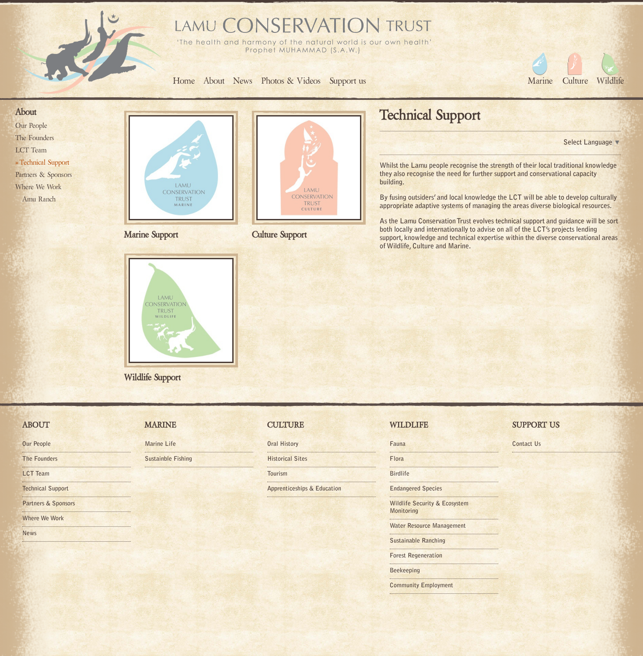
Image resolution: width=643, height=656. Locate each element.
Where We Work (38, 187)
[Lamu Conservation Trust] (88, 52)
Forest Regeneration (416, 556)
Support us (347, 80)
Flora (397, 459)
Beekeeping (405, 571)
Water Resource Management (428, 526)
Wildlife (409, 425)
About (213, 80)
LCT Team (31, 150)
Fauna (397, 444)
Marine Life (160, 444)
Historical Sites (287, 459)
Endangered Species (416, 489)
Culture (285, 425)
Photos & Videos (291, 80)
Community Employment (421, 586)
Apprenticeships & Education (304, 489)
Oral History (282, 444)
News (242, 80)
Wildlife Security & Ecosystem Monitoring (429, 508)
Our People (31, 125)
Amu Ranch (39, 199)
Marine (160, 425)
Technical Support (44, 162)
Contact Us (526, 444)
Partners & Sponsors (43, 174)
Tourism (277, 474)
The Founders (34, 138)
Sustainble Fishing (168, 459)
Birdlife (399, 474)
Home (184, 80)
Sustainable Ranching (417, 541)
